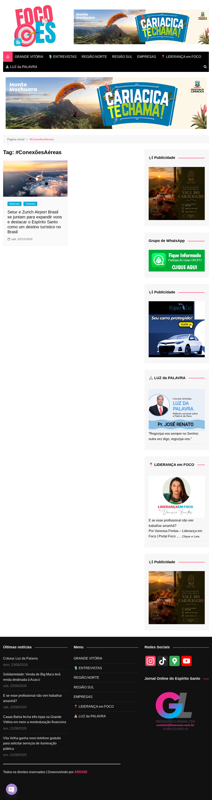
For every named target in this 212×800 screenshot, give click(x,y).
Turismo (30, 203)
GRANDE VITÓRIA (29, 56)
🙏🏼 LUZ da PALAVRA (21, 67)
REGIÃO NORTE (94, 56)
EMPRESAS (146, 56)
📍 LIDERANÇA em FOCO (181, 56)
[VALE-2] (177, 193)
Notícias (14, 203)
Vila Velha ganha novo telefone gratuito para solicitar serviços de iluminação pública (32, 743)
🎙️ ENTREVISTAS (62, 56)
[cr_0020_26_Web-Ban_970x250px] (141, 26)
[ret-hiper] (177, 329)
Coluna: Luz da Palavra (20, 658)
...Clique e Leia (189, 536)
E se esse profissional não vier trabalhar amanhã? (32, 698)
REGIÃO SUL (122, 56)
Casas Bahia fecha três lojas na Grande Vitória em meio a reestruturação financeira (34, 719)
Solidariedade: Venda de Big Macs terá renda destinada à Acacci (31, 677)
